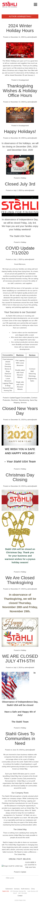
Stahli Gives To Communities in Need (20, 738)
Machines (20, 355)
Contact (20, 895)
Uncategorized (23, 80)
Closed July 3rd (20, 184)
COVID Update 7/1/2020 (20, 250)
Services (32, 355)
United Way (18, 835)
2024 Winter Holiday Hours (20, 28)
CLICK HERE (29, 862)
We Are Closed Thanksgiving (20, 580)
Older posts (10, 878)
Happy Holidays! (20, 131)
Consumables (8, 355)
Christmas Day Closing (20, 477)
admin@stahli (32, 37)
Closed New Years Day (20, 411)
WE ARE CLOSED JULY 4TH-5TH (20, 658)
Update (12, 398)
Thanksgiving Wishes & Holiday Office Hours (20, 91)
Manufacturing (24, 400)
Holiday (23, 178)
